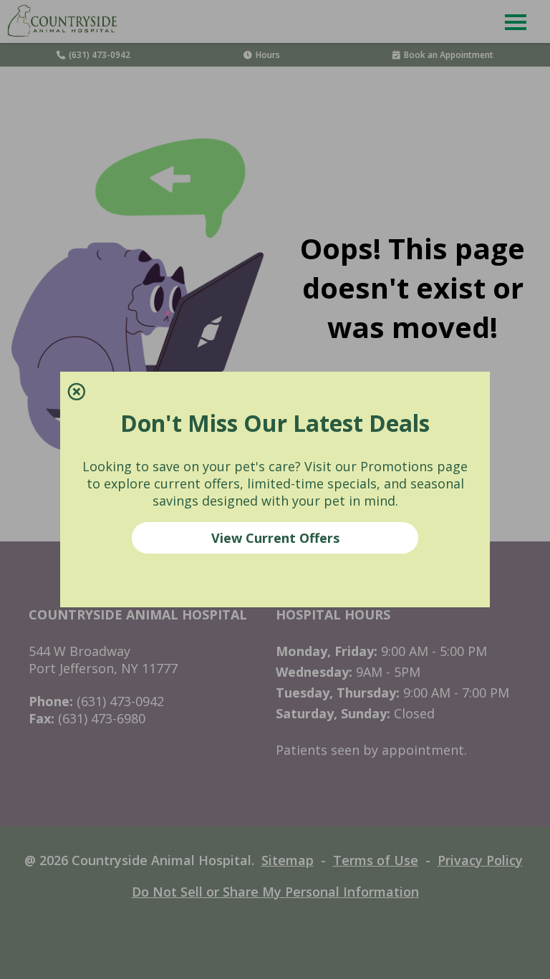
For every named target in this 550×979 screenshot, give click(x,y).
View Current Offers (275, 537)
